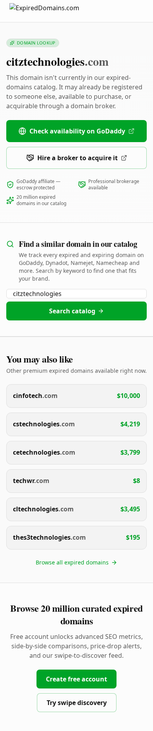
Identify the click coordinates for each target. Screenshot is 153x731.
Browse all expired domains (72, 562)
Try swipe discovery (77, 702)
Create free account (76, 679)
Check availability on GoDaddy (77, 131)
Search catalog (72, 311)
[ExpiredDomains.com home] (52, 11)
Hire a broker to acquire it (77, 158)
